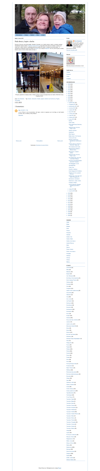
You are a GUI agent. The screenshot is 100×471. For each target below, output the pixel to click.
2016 (69, 193)
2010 (69, 204)
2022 (69, 91)
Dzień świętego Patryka (71, 280)
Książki (68, 315)
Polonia (68, 351)
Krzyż (67, 313)
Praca (67, 359)
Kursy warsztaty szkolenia (72, 319)
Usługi (67, 430)
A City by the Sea (72, 137)
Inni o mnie (68, 298)
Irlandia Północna (70, 243)
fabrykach (47, 48)
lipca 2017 (71, 111)
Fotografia (68, 288)
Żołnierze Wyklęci (70, 459)
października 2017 (73, 106)
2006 (69, 211)
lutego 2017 (71, 189)
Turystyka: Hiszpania (70, 407)
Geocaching (69, 292)
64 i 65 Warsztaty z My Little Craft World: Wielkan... (75, 158)
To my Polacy (69, 397)
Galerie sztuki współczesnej (72, 290)
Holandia (68, 234)
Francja (68, 230)
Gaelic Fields (71, 122)
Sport (67, 380)
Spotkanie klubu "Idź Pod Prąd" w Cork (74, 128)
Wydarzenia (68, 447)
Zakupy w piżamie (73, 130)
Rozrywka (68, 376)
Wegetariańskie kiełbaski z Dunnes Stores (74, 149)
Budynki (68, 273)
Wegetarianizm (69, 438)
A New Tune (71, 167)
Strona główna (19, 35)
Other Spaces (72, 134)
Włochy (68, 261)
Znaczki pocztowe (70, 451)
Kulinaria (68, 317)
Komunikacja (69, 305)
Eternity (70, 120)
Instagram (68, 78)
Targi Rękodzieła (69, 392)
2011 (69, 202)
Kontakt (42, 35)
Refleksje (68, 369)
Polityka (68, 349)
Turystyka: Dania (70, 403)
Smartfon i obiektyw (73, 169)
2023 (69, 89)
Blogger (59, 468)
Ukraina (68, 259)
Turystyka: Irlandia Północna (72, 413)
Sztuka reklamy (69, 388)
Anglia (67, 222)
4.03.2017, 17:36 (24, 110)
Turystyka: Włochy (70, 428)
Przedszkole (69, 365)
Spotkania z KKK (70, 382)
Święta (67, 455)
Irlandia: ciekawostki (32, 98)
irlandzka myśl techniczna (49, 98)
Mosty (67, 328)
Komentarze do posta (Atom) (42, 145)
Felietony (68, 282)
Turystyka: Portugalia (71, 422)
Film (67, 286)
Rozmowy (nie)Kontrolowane (72, 374)
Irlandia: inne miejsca (70, 241)
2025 (69, 86)
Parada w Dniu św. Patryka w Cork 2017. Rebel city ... (75, 144)
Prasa (67, 361)
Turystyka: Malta (70, 415)
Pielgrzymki (68, 342)
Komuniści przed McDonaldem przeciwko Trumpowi (75, 161)
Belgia (67, 224)
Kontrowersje (69, 309)
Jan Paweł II (69, 301)
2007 (69, 209)
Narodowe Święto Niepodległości (73, 338)
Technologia (17, 100)
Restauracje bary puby (71, 372)
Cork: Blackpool (69, 275)
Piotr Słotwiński (21, 98)
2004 (69, 215)
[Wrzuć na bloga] (17, 102)
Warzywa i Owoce (70, 436)
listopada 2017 (72, 104)
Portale (67, 357)
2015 (69, 195)
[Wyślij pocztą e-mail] (15, 102)
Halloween (68, 294)
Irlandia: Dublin (69, 238)
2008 (69, 208)
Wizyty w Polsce (70, 443)
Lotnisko (68, 321)
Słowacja (68, 255)
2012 (69, 200)
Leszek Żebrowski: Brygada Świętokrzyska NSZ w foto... (75, 185)
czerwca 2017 (72, 113)
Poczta (67, 344)
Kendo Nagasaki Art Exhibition (75, 171)
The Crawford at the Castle (74, 146)
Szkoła (67, 386)
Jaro (19, 110)
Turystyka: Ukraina (70, 426)
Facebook (68, 74)
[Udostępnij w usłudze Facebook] (19, 102)
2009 (69, 206)
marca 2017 (71, 119)
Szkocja (68, 257)
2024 (69, 87)
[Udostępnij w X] (18, 102)
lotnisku (37, 48)
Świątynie (68, 453)
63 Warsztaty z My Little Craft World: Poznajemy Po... (75, 176)
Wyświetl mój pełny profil (71, 50)
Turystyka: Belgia (70, 401)
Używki (68, 432)
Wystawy (68, 449)
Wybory (68, 445)
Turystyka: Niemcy (70, 417)
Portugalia (68, 253)
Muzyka (68, 332)
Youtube (68, 72)
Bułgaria (68, 226)
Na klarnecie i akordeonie (74, 178)
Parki (67, 340)
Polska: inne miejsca (70, 251)
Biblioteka (68, 271)
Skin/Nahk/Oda (72, 165)
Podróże (32, 35)
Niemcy (68, 247)
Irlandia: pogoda (40, 98)
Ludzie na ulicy (69, 324)
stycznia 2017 (72, 190)
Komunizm (68, 307)
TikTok (67, 76)
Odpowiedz (20, 115)
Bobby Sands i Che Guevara (75, 136)
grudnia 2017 (72, 102)
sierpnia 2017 (72, 109)
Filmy (38, 35)
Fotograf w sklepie (73, 182)
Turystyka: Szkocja (70, 424)
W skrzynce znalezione (71, 434)
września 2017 (72, 108)
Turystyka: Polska (70, 420)
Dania (67, 228)
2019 (69, 97)
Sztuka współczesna (70, 390)
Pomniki (68, 353)
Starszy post (60, 140)
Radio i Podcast (69, 367)
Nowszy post (18, 140)
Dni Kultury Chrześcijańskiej (72, 278)
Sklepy (67, 378)
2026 (69, 84)
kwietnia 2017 (72, 117)
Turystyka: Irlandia (70, 411)
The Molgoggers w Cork (74, 163)
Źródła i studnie (69, 457)
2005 (69, 213)
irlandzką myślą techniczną (34, 45)
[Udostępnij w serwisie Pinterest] (21, 102)
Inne (67, 296)
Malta (67, 245)
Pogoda (57, 98)
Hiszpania (68, 232)
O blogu (26, 35)
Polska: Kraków (69, 249)
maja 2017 (71, 115)
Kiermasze (68, 303)
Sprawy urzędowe (70, 384)
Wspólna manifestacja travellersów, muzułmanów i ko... (75, 141)
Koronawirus (69, 311)
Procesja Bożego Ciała (71, 363)
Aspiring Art (71, 132)
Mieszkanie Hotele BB (71, 326)
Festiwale (68, 284)
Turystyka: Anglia (70, 399)
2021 (69, 93)
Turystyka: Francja (70, 405)
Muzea (67, 330)
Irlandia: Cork (69, 236)
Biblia (67, 269)
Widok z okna (69, 440)
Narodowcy (68, 336)
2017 (69, 100)
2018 (69, 99)
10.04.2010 (68, 267)
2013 (69, 198)
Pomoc (67, 355)
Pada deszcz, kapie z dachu (75, 180)
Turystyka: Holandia (70, 409)
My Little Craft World (70, 334)
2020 (69, 95)
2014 (69, 196)
